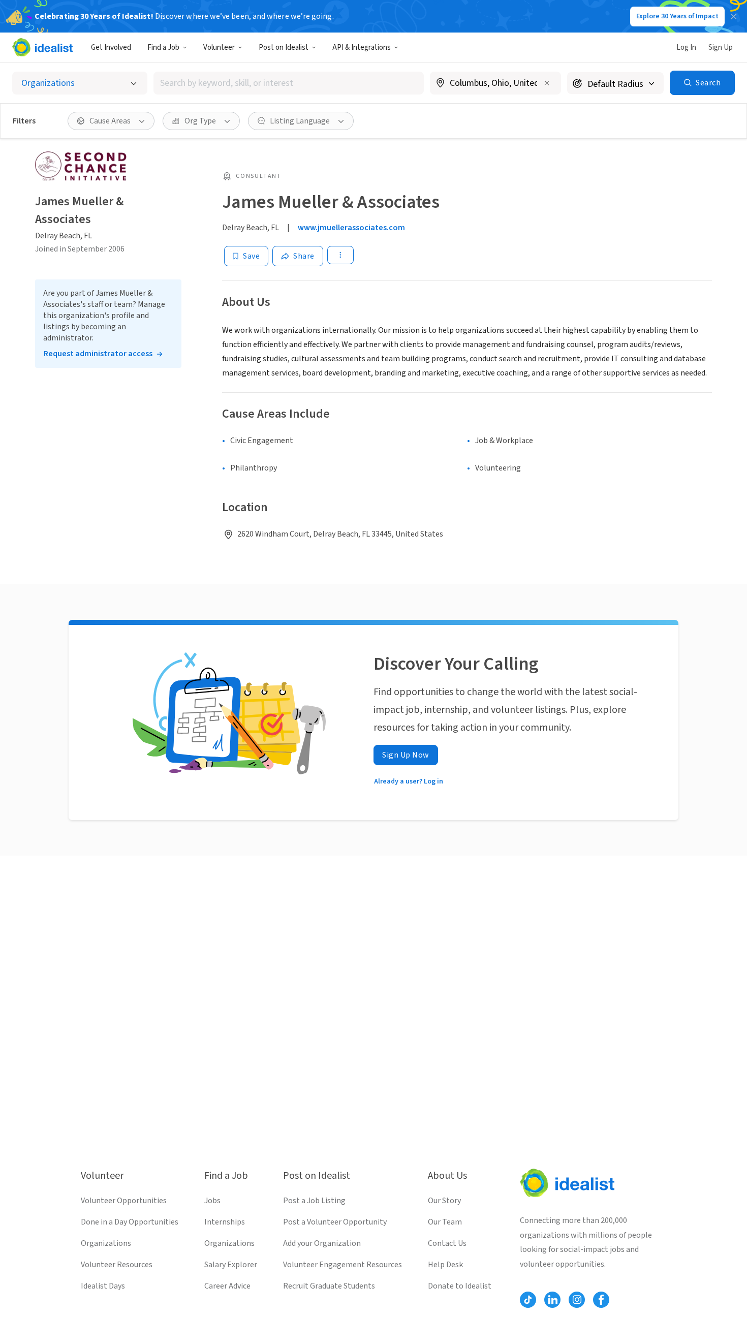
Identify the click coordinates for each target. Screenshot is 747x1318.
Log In (686, 47)
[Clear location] (546, 83)
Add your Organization (322, 1243)
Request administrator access (98, 353)
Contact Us (447, 1243)
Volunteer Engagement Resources (342, 1264)
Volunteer (219, 47)
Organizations (106, 1243)
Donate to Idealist (459, 1286)
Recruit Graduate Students (329, 1286)
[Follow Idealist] (528, 1300)
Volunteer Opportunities (124, 1200)
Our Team (445, 1222)
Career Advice (227, 1286)
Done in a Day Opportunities (129, 1222)
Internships (224, 1222)
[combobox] (288, 83)
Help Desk (445, 1264)
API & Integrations (361, 47)
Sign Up (720, 47)
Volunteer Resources (116, 1264)
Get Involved (111, 47)
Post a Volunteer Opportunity (335, 1222)
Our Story (444, 1200)
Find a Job (163, 47)
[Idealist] (42, 47)
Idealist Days (103, 1286)
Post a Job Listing (314, 1200)
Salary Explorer (230, 1264)
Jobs (212, 1200)
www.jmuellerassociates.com (351, 228)
